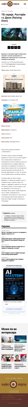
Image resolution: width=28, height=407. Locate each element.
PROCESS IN (10, 395)
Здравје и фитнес (5, 230)
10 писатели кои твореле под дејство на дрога (20, 366)
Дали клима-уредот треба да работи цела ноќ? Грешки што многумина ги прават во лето (13, 240)
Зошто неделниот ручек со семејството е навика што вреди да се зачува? (13, 247)
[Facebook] (9, 47)
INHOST (20, 399)
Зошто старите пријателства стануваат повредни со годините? (12, 260)
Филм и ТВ (4, 11)
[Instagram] (14, 391)
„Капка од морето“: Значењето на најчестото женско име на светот (19, 348)
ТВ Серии (10, 11)
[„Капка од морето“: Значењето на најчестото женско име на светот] (20, 339)
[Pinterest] (15, 47)
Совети (3, 237)
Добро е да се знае (18, 344)
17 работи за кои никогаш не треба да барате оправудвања (7, 347)
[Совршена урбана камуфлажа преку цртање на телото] (7, 357)
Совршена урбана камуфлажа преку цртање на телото (6, 366)
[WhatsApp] (19, 47)
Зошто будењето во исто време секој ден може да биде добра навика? (13, 253)
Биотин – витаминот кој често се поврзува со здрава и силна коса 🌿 (14, 233)
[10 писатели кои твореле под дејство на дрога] (20, 357)
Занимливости (4, 257)
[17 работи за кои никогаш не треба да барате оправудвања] (7, 339)
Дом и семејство (5, 244)
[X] (12, 47)
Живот (2, 344)
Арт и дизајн (4, 363)
